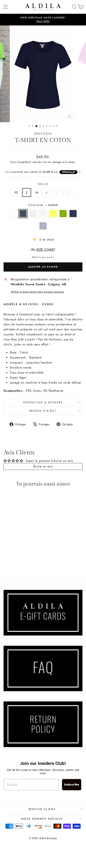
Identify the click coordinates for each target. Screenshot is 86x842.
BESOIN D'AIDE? (43, 411)
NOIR (13, 213)
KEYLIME (63, 213)
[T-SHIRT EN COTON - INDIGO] (16, 566)
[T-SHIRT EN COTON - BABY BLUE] (21, 566)
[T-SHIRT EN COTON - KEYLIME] (30, 562)
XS (16, 192)
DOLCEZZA (43, 134)
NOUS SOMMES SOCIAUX (42, 819)
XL (57, 192)
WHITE (43, 213)
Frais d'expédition (21, 162)
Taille (43, 184)
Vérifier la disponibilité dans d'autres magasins (37, 292)
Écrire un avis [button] (43, 466)
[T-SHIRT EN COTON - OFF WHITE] (16, 562)
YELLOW (53, 213)
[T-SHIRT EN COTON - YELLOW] (25, 562)
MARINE (23, 213)
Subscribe (71, 784)
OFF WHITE (33, 213)
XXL (69, 192)
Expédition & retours (43, 402)
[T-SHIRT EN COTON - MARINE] (11, 562)
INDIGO (73, 213)
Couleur (43, 205)
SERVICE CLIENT (42, 809)
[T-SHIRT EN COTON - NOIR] (6, 562)
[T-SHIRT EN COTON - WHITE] (21, 562)
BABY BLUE (43, 226)
